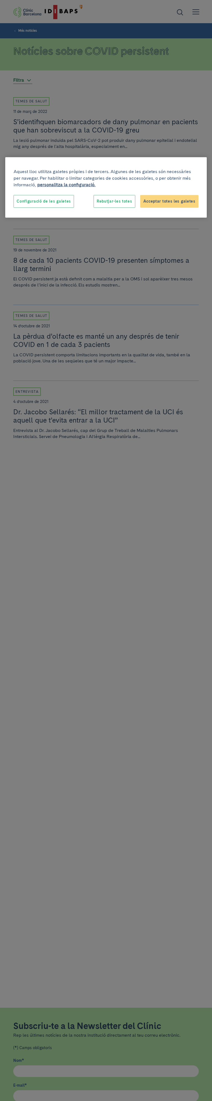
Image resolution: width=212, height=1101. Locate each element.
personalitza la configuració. (66, 184)
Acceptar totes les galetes (169, 201)
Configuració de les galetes (44, 201)
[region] (106, 187)
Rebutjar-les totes (114, 201)
